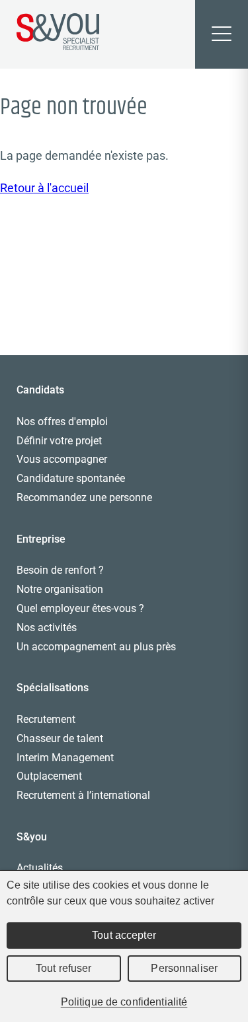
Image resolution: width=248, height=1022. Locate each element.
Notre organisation (60, 589)
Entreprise (41, 539)
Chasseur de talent (60, 738)
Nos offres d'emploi (62, 421)
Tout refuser (64, 968)
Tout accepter (124, 935)
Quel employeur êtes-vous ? (80, 608)
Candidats (40, 390)
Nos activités (47, 627)
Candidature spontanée (71, 478)
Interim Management (65, 757)
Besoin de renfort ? (60, 570)
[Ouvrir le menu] (221, 34)
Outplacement (49, 776)
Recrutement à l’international (83, 795)
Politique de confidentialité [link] (124, 1001)
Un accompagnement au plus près (96, 646)
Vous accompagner (62, 459)
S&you (32, 837)
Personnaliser (184, 968)
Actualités (40, 868)
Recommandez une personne (84, 497)
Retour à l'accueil (44, 188)
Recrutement (46, 719)
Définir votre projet (59, 440)
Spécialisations (53, 687)
